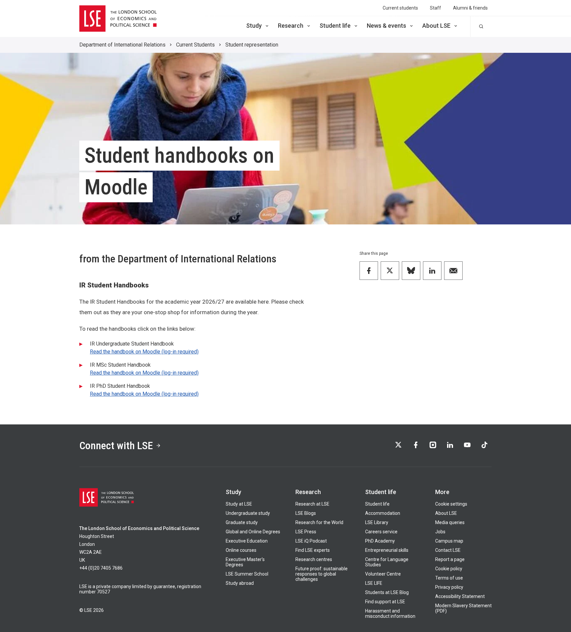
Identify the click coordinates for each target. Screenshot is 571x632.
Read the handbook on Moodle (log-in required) (144, 352)
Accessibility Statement (460, 596)
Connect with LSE (116, 445)
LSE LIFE (373, 583)
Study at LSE (239, 504)
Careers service (381, 531)
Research (290, 25)
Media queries (450, 522)
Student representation (251, 45)
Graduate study (242, 522)
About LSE (436, 25)
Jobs (440, 531)
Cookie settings (451, 504)
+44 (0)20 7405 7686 (101, 568)
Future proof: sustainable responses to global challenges (321, 574)
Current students (400, 8)
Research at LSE (312, 504)
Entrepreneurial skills (386, 550)
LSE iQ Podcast (311, 541)
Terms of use (449, 578)
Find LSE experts (312, 550)
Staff (435, 8)
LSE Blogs (305, 513)
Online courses (241, 550)
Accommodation (382, 513)
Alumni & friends (470, 8)
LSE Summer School (247, 574)
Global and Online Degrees (253, 531)
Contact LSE (448, 550)
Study (254, 25)
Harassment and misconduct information (390, 613)
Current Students (195, 45)
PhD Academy (380, 541)
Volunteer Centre (383, 574)
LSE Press (305, 531)
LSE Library (376, 522)
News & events (386, 25)
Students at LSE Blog (387, 592)
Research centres (313, 559)
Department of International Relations (122, 45)
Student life (335, 25)
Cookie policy (448, 568)
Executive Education (247, 541)
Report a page (450, 559)
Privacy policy (449, 587)
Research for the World (319, 522)
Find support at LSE (385, 601)
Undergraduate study (248, 513)
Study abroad (240, 583)
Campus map (449, 541)
